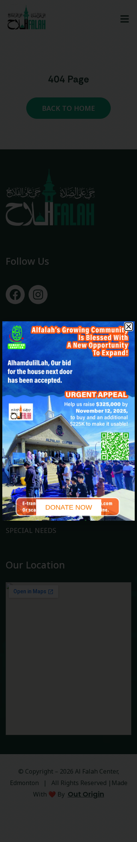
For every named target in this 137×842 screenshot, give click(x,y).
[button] (128, 326)
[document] (68, 421)
